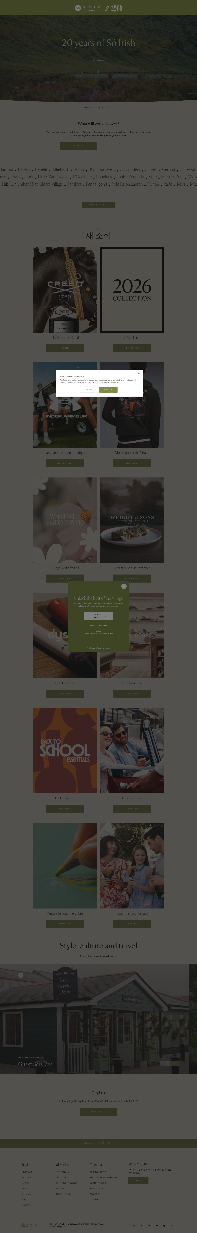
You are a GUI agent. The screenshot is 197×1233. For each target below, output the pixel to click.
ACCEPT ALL (108, 390)
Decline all (137, 373)
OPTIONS (89, 390)
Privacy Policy (114, 382)
